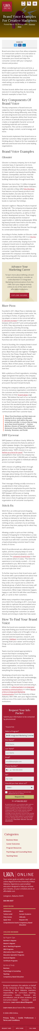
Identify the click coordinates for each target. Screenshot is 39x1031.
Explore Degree (20, 295)
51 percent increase (9, 320)
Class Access (7, 917)
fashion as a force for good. (12, 452)
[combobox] (19, 735)
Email (7, 757)
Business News (12, 840)
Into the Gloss (29, 189)
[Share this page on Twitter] (15, 45)
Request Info (23, 920)
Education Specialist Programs (13, 955)
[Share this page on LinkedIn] (24, 45)
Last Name (9, 749)
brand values (23, 395)
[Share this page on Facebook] (20, 45)
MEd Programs (8, 949)
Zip (6, 774)
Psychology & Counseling (12, 971)
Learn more (7, 1008)
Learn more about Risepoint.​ (22, 1002)
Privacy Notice (17, 819)
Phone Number (11, 766)
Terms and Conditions (11, 1020)
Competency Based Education (13, 977)
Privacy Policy (9, 1018)
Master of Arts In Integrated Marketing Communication (19, 691)
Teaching (6, 974)
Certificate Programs (10, 961)
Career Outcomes (13, 844)
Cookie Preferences (26, 1018)
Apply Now (7, 920)
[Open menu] (35, 4)
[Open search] (29, 4)
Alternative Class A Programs (13, 952)
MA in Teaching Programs (12, 946)
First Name (9, 740)
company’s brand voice (21, 556)
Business (6, 968)
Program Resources (13, 848)
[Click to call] (23, 4)
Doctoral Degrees (9, 958)
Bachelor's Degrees (9, 940)
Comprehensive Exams (11, 923)
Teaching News (12, 856)
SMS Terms (23, 819)
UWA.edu (22, 917)
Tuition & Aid (7, 914)
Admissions (7, 911)
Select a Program (12, 731)
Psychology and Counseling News (19, 852)
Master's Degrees (9, 943)
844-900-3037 (22, 801)
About (21, 911)
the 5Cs (33, 237)
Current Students (25, 914)
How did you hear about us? (16, 783)
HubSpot (12, 639)
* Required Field (9, 727)
